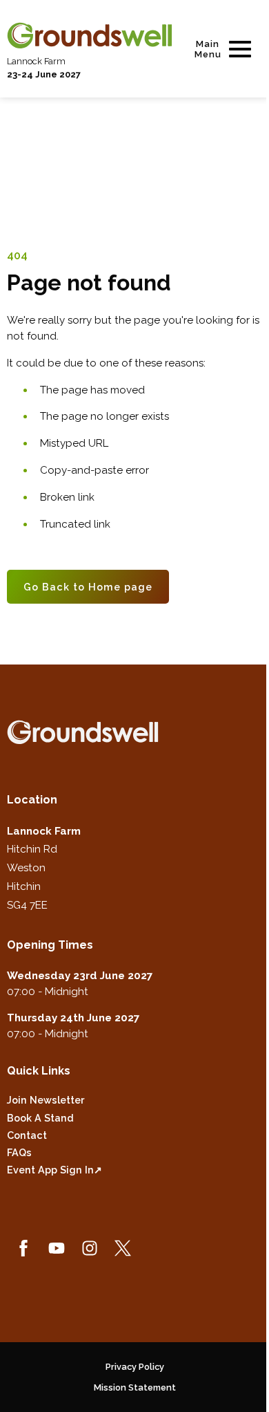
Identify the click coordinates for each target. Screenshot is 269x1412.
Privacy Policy (135, 1367)
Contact (27, 1135)
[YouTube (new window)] (56, 1248)
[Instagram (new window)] (89, 1248)
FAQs (19, 1152)
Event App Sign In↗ (54, 1170)
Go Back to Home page (87, 587)
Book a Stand (40, 1118)
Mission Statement (135, 1387)
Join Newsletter (45, 1100)
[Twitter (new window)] (123, 1248)
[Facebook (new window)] (23, 1248)
